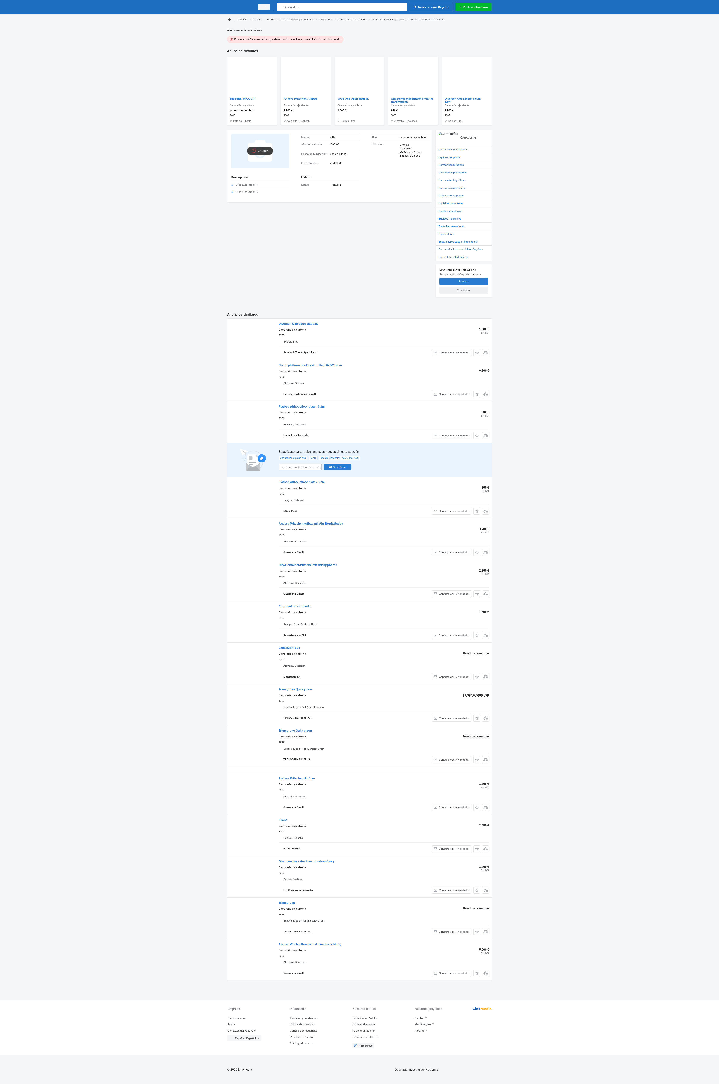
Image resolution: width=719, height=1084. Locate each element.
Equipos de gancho (450, 157)
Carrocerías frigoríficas (452, 180)
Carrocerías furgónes (451, 164)
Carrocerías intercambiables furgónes (461, 249)
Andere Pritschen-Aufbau (300, 98)
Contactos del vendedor (241, 1030)
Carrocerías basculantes (453, 149)
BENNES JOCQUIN (242, 98)
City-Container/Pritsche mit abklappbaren (308, 565)
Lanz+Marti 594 (289, 647)
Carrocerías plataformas (453, 172)
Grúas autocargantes (451, 195)
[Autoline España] (240, 7)
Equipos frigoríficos (450, 218)
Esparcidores (446, 233)
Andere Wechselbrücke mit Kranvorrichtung (310, 944)
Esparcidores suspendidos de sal (458, 241)
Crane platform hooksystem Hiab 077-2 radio (310, 365)
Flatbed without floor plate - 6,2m (302, 406)
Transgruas (287, 902)
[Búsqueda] (280, 7)
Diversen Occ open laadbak (298, 323)
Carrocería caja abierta (295, 606)
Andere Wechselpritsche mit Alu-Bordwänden (412, 100)
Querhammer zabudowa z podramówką (306, 861)
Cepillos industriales (450, 210)
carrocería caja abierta (413, 137)
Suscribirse (339, 466)
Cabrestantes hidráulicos (453, 256)
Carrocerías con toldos (452, 187)
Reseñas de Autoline (302, 1036)
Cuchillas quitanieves (451, 203)
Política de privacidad (302, 1024)
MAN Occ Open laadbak (353, 98)
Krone (283, 820)
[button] (476, 352)
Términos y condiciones (304, 1017)
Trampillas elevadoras (452, 226)
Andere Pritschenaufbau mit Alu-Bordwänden (311, 523)
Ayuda (231, 1024)
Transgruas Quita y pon (295, 689)
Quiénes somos (236, 1017)
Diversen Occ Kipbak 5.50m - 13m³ (463, 100)
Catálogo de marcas (302, 1043)
